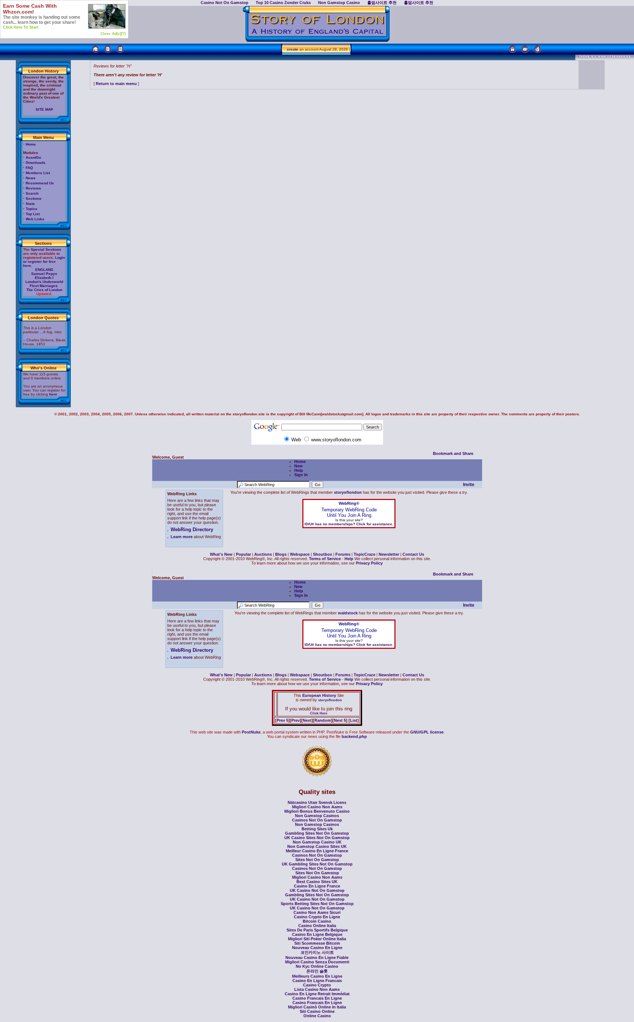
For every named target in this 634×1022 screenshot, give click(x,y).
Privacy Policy (369, 563)
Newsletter (389, 554)
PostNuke (251, 732)
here (53, 394)
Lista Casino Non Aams (317, 989)
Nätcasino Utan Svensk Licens (317, 802)
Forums (342, 554)
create (292, 49)
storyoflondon (348, 492)
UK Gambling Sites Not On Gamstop (317, 864)
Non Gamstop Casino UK (317, 842)
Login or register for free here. (44, 262)
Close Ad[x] (111, 34)
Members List (38, 173)
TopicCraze (364, 554)
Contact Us (413, 554)
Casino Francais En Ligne (317, 998)
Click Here (318, 713)
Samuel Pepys (44, 274)
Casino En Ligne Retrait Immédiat (317, 994)
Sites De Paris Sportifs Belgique (317, 930)
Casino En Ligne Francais (317, 980)
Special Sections (46, 249)
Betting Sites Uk (317, 829)
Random (322, 720)
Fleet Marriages (44, 286)
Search (32, 193)
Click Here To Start (21, 27)
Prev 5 (282, 720)
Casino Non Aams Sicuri (317, 912)
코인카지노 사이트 (317, 952)
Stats (30, 204)
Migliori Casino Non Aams (317, 807)
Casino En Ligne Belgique (317, 934)
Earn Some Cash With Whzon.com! (30, 9)
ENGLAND (44, 270)
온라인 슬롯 (317, 971)
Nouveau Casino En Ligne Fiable (317, 957)
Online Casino (317, 1016)
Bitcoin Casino (317, 921)
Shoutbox (322, 554)
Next (307, 720)
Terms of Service (325, 558)
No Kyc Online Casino (317, 966)
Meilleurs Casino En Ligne (317, 976)
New (298, 466)
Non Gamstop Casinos (317, 815)
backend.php (354, 736)
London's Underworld (44, 282)
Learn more (182, 536)
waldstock (348, 613)
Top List (33, 214)
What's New (221, 554)
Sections (33, 198)
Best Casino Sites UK (317, 881)
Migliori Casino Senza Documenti (317, 962)
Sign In (301, 475)
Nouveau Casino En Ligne (317, 947)
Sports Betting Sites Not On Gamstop (317, 903)
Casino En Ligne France (317, 886)
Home (31, 144)
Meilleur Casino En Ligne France (317, 851)
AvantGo (33, 157)
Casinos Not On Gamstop (317, 820)
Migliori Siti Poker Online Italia (317, 939)
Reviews (33, 188)
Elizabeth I (44, 278)
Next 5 (340, 720)
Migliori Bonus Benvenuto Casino (317, 811)
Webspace (300, 554)
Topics (31, 209)
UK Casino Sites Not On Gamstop (317, 837)
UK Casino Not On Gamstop (317, 890)
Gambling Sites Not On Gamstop (317, 833)
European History (318, 695)
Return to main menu (116, 83)
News (31, 178)
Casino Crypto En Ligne (317, 917)
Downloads (35, 163)
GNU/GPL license (427, 732)
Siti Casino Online (317, 1011)
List (353, 720)
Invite (468, 484)
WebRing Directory (192, 529)
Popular (243, 554)
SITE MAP (44, 109)
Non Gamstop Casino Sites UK (317, 846)
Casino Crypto (317, 985)
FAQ (29, 168)
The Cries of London (44, 290)
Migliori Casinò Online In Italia (317, 1007)
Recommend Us (40, 183)
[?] (123, 34)
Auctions (263, 554)
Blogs (281, 554)
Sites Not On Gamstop (317, 859)
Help (298, 470)
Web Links (35, 219)
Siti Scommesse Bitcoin (317, 943)
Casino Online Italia (317, 925)
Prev (295, 720)
